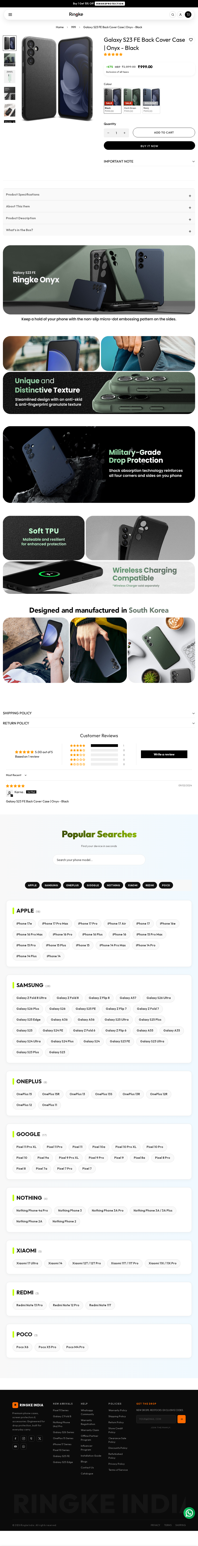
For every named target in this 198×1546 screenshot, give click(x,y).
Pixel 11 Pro (54, 1147)
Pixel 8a (139, 1158)
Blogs (84, 1461)
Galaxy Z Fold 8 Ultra (31, 998)
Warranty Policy (117, 1410)
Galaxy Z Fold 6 (84, 1030)
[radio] (112, 101)
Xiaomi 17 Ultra (27, 1263)
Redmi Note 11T (100, 1305)
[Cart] (188, 14)
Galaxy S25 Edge (28, 1019)
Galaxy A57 (128, 998)
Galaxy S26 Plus (27, 1009)
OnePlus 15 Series (63, 1438)
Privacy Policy (116, 1463)
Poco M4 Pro (75, 1347)
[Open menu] (10, 14)
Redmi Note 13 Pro (29, 1305)
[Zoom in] (86, 43)
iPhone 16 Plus (92, 934)
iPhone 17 (143, 923)
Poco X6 (22, 1347)
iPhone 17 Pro (87, 923)
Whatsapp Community (87, 1412)
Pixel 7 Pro (64, 1168)
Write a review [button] (164, 754)
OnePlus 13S (103, 1094)
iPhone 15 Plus (56, 945)
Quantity (110, 124)
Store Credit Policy (115, 1430)
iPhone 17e (24, 923)
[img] (15, 786)
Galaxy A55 (145, 1030)
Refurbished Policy (115, 1455)
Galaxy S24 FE (53, 1030)
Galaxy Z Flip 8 (99, 998)
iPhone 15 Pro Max (149, 934)
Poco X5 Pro (47, 1347)
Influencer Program (86, 1447)
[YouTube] (15, 1446)
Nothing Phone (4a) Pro (61, 1424)
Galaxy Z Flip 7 (116, 1009)
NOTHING (113, 885)
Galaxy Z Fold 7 (148, 1009)
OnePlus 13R (131, 1094)
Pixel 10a (98, 1147)
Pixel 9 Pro (96, 1158)
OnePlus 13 (77, 1094)
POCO (166, 885)
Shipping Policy (117, 1416)
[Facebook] (15, 1438)
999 (73, 27)
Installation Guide (91, 1455)
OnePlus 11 (49, 1105)
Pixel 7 (87, 1168)
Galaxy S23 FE (120, 1041)
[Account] (180, 14)
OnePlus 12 (24, 1105)
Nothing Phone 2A (29, 1221)
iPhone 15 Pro (26, 945)
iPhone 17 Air (117, 923)
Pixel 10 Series (61, 1450)
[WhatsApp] (23, 1446)
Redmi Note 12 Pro (66, 1305)
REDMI (150, 885)
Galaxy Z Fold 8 (68, 998)
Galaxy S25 (24, 1030)
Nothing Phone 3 (70, 1210)
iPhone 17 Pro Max (55, 923)
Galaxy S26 (57, 1009)
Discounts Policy (117, 1447)
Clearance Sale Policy (117, 1440)
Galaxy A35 (171, 1030)
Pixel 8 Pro (162, 1158)
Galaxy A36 (59, 1019)
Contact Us (87, 1467)
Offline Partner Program (89, 1437)
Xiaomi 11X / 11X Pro (163, 1263)
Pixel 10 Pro (155, 1147)
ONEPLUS (72, 885)
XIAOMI (132, 885)
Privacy (155, 1525)
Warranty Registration (88, 1422)
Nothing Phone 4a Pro (32, 1210)
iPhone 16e (168, 923)
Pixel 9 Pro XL (69, 1158)
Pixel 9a (43, 1158)
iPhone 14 (54, 956)
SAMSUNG (51, 885)
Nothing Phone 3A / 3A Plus (153, 1210)
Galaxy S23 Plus (27, 1052)
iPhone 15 (83, 945)
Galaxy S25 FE (86, 1009)
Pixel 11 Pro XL (26, 1147)
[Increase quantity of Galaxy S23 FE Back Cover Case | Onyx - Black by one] (124, 133)
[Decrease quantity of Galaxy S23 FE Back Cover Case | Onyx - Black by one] (108, 133)
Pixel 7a (41, 1168)
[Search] (172, 14)
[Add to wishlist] (190, 40)
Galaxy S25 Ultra (117, 1019)
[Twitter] (40, 1438)
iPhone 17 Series (62, 1444)
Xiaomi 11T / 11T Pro (124, 1263)
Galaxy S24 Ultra (28, 1041)
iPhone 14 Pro (145, 945)
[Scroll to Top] (190, 1524)
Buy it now (149, 146)
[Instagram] (23, 1438)
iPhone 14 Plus (26, 956)
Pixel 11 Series (60, 1410)
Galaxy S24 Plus (62, 1041)
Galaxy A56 (86, 1019)
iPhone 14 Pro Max (113, 945)
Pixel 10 (21, 1158)
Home (60, 27)
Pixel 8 (21, 1168)
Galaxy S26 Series (63, 1432)
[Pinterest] (31, 1438)
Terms (168, 1525)
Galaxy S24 (92, 1041)
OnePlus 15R (51, 1094)
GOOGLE (93, 885)
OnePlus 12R (158, 1094)
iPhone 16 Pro (62, 934)
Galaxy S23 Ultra (152, 1041)
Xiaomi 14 (55, 1263)
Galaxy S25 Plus (150, 1019)
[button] (113, 54)
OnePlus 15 (24, 1094)
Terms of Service (118, 1469)
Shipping (180, 1525)
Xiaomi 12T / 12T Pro (86, 1263)
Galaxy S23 (57, 1052)
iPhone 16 (119, 934)
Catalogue (87, 1473)
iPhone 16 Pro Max (29, 934)
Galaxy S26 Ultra (159, 998)
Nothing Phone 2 (64, 1221)
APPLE (32, 885)
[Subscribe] (182, 1419)
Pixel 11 (77, 1147)
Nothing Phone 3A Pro (108, 1210)
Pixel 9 (119, 1158)
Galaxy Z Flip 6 (115, 1030)
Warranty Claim (90, 1430)
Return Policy (116, 1422)
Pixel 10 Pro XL (126, 1147)
